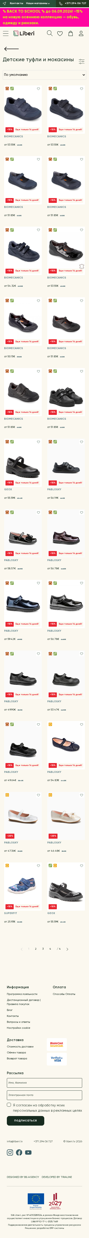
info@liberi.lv (15, 1141)
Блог (10, 1010)
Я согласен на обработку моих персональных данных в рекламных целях (47, 1108)
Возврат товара (17, 1058)
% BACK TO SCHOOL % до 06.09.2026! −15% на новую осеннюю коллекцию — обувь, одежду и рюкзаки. (43, 17)
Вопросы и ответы (18, 1022)
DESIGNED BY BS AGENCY (23, 1177)
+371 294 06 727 (43, 1141)
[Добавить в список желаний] (38, 88)
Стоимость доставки (20, 1046)
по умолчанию (16, 75)
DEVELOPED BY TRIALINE (57, 1177)
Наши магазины (36, 3)
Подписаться (25, 1120)
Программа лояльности (22, 994)
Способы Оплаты (64, 994)
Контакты (13, 1016)
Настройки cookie (18, 1028)
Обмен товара (16, 1052)
